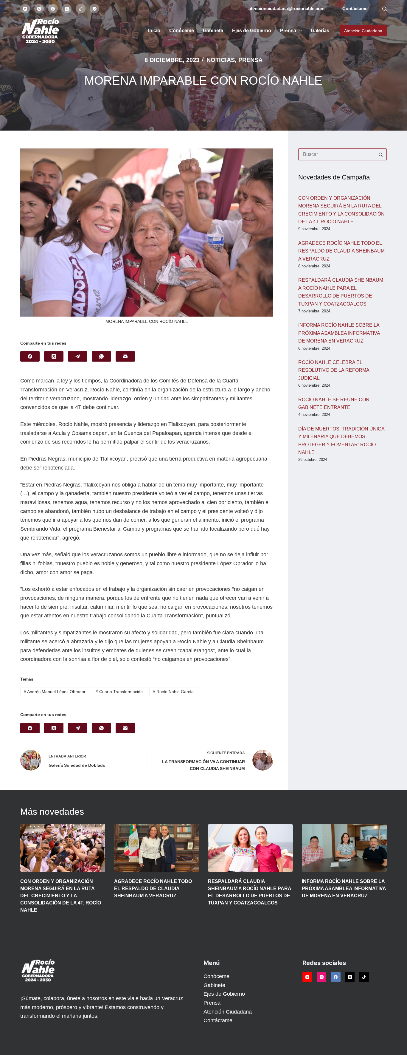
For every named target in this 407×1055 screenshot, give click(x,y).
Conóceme (181, 30)
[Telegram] (77, 356)
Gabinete (213, 30)
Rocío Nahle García (173, 691)
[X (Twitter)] (67, 9)
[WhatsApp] (101, 356)
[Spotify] (95, 9)
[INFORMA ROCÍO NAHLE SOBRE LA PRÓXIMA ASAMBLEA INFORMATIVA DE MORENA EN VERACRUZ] (344, 848)
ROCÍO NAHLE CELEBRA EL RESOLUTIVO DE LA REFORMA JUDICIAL (333, 370)
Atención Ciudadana (363, 30)
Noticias (220, 60)
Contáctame (354, 8)
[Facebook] (53, 9)
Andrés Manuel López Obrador (55, 691)
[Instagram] (39, 9)
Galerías (320, 30)
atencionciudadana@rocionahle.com (286, 8)
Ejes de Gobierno (251, 30)
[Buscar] (384, 9)
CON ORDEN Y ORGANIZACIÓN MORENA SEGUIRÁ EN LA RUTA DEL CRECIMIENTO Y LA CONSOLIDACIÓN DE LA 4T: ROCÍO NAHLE (60, 896)
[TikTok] (81, 9)
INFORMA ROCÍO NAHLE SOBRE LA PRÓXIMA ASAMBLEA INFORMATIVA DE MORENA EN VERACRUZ (339, 333)
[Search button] (381, 154)
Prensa (288, 30)
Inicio (154, 30)
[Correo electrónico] (125, 356)
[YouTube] (25, 9)
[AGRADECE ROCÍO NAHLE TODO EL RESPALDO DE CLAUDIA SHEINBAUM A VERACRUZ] (156, 848)
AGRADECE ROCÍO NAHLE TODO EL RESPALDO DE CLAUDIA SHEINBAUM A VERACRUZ (341, 251)
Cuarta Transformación (119, 691)
